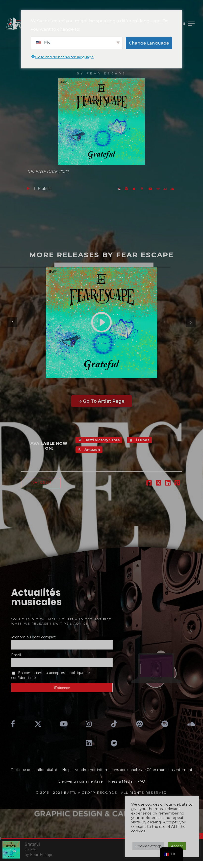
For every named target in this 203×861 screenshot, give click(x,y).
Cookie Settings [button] (148, 846)
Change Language (149, 42)
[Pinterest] (139, 723)
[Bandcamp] (114, 743)
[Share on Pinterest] (177, 483)
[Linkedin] (89, 743)
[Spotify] (165, 723)
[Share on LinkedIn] (168, 483)
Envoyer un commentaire (80, 781)
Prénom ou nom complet (33, 637)
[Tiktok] (114, 723)
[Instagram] (89, 723)
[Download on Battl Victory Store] (120, 188)
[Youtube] (63, 723)
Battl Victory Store (101, 440)
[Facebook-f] (12, 723)
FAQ (141, 781)
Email (16, 655)
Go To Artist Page (104, 401)
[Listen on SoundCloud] (173, 188)
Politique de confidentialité (34, 770)
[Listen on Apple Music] (135, 188)
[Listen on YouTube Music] (151, 188)
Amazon (91, 449)
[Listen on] (127, 188)
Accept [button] (177, 846)
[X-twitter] (38, 723)
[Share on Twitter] (158, 483)
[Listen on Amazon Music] (143, 188)
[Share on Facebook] (149, 483)
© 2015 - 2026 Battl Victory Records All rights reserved (101, 792)
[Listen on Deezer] (165, 188)
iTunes (142, 440)
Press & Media (120, 781)
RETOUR (41, 482)
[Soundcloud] (190, 723)
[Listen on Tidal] (158, 188)
